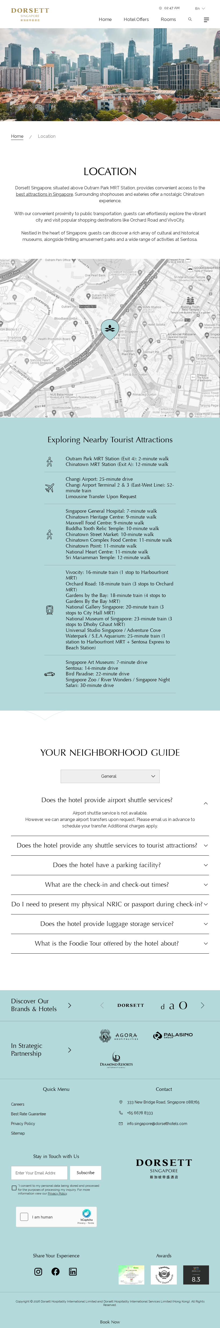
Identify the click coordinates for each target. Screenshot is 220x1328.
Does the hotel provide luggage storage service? (107, 924)
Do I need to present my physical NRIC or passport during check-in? (107, 904)
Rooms (168, 19)
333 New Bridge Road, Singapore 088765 (163, 1102)
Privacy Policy (23, 1123)
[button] (202, 1005)
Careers (17, 1104)
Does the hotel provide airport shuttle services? (107, 800)
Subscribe (85, 1172)
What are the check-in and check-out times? (107, 885)
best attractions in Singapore (44, 194)
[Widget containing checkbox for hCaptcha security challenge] (56, 1217)
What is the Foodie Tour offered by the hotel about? (107, 943)
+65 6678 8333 (140, 1113)
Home (105, 19)
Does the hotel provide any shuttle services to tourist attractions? (107, 845)
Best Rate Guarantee (29, 1114)
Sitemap (18, 1133)
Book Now (110, 1322)
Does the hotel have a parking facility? (107, 865)
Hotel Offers (136, 19)
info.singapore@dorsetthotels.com (157, 1123)
